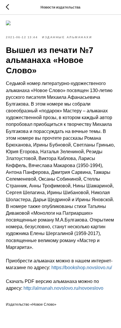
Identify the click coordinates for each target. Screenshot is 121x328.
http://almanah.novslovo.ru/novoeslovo (63, 288)
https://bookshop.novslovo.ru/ (81, 267)
